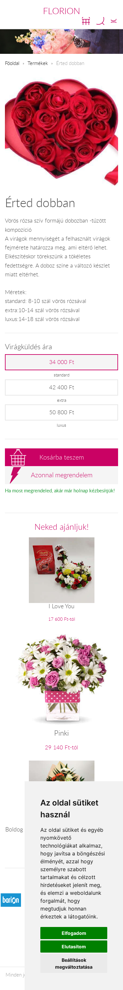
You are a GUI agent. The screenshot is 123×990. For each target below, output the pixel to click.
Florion (61, 11)
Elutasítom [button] (74, 946)
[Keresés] (100, 21)
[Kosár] (86, 21)
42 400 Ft (61, 387)
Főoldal (12, 63)
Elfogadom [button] (74, 933)
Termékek (38, 63)
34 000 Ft (61, 362)
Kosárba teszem (61, 457)
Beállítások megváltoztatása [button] (73, 963)
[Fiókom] (113, 21)
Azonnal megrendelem (61, 474)
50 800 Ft (61, 412)
